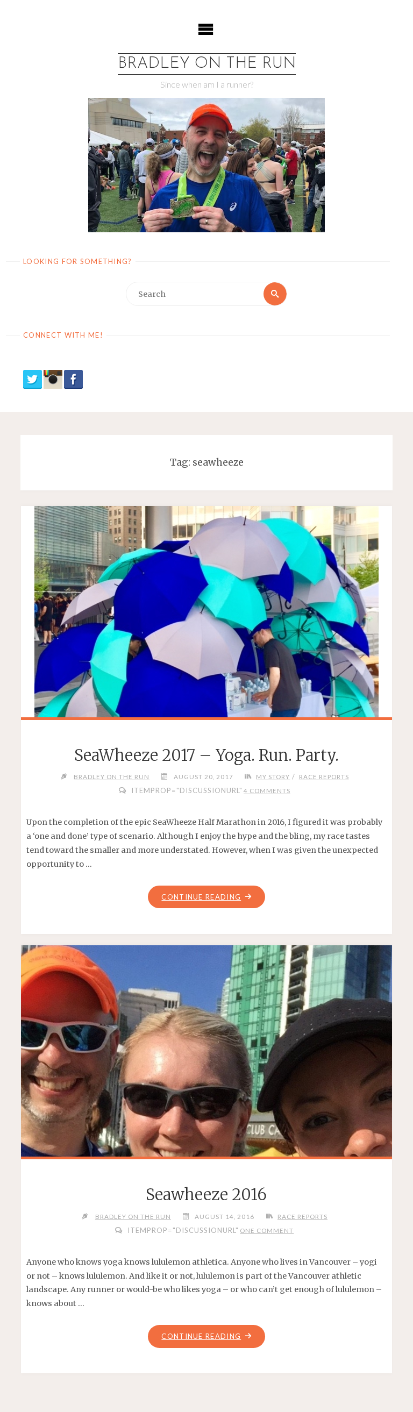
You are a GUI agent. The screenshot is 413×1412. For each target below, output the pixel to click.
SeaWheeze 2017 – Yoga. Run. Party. (206, 755)
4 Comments (267, 790)
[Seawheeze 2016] (206, 1138)
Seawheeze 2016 (206, 1194)
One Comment (267, 1230)
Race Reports (323, 776)
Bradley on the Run (207, 64)
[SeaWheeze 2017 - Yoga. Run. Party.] (206, 674)
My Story (273, 776)
